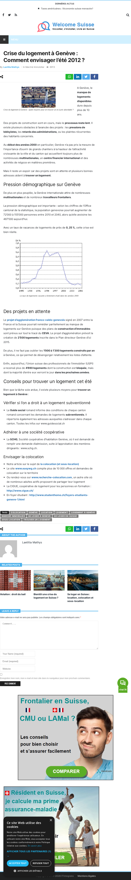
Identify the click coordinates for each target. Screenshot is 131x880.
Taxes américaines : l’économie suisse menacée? (67, 8)
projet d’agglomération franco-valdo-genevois (36, 320)
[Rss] (16, 15)
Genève (33, 512)
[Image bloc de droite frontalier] (65, 737)
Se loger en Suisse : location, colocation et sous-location (80, 597)
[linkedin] (78, 77)
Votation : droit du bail (13, 594)
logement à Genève (83, 512)
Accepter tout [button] (17, 863)
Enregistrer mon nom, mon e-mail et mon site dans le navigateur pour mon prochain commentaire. (45, 678)
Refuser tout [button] (41, 863)
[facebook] (94, 77)
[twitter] (86, 77)
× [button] (50, 820)
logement (62, 512)
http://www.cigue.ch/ (20, 490)
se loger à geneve (39, 516)
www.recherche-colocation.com (52, 477)
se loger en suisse (65, 516)
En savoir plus (35, 845)
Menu (14, 39)
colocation (18, 512)
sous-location (11, 519)
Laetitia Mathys (11, 67)
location (46, 512)
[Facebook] (3, 15)
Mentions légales (87, 876)
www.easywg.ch (25, 468)
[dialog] (29, 847)
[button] (29, 853)
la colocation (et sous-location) (59, 464)
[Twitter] (9, 15)
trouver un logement (37, 519)
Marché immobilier (34, 67)
